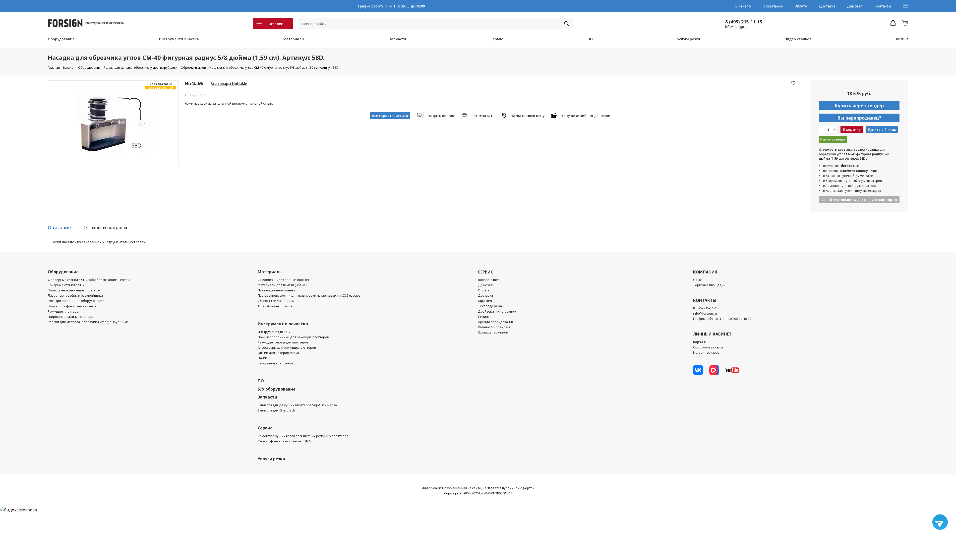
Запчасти (397, 39)
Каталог (275, 23)
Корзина (700, 341)
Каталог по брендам (494, 327)
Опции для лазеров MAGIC (279, 352)
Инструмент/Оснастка (179, 39)
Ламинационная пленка (277, 290)
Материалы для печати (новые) (282, 285)
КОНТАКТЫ (704, 300)
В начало (743, 6)
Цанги (262, 358)
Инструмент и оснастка (283, 324)
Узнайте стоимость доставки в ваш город (859, 199)
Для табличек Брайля (275, 306)
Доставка (827, 6)
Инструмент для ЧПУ (274, 332)
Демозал (855, 6)
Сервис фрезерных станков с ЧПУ (284, 441)
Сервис (496, 39)
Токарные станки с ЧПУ (66, 285)
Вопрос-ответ (488, 279)
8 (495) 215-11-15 (743, 22)
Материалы (293, 39)
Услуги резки (688, 39)
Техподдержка (490, 306)
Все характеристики (390, 115)
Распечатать (483, 115)
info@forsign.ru (736, 27)
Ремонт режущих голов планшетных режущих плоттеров (303, 436)
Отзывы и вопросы (105, 227)
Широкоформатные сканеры (71, 316)
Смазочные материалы (276, 300)
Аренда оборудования (496, 322)
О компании (773, 6)
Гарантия (485, 300)
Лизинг (902, 39)
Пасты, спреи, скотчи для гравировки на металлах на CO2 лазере (309, 295)
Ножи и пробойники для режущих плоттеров (293, 337)
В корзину (852, 129)
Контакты (882, 6)
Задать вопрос (441, 115)
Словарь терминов (493, 332)
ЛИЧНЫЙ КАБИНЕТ (712, 334)
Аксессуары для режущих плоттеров (287, 347)
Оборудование (61, 39)
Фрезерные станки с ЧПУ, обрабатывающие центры (89, 279)
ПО (590, 39)
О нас (697, 279)
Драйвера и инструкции (497, 311)
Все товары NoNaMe (229, 83)
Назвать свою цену (527, 115)
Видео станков (798, 39)
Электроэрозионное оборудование (76, 300)
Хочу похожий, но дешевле (585, 115)
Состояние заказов (708, 347)
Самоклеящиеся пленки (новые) (283, 279)
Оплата (800, 6)
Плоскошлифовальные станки (72, 306)
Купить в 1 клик (882, 129)
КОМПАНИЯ (705, 272)
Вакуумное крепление (275, 363)
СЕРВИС (485, 272)
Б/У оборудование (277, 389)
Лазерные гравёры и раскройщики (75, 295)
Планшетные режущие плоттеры (74, 290)
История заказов (706, 352)
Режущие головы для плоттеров (283, 342)
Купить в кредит (832, 139)
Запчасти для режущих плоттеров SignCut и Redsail (298, 405)
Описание (59, 227)
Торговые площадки (709, 285)
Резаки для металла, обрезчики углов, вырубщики (88, 322)
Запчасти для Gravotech (276, 410)
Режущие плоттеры (63, 311)
